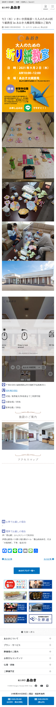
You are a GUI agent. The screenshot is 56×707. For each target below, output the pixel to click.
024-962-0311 (11, 390)
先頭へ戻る (29, 632)
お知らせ (36, 27)
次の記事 (48, 559)
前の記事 (8, 559)
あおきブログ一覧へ (26, 570)
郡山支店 (44, 27)
